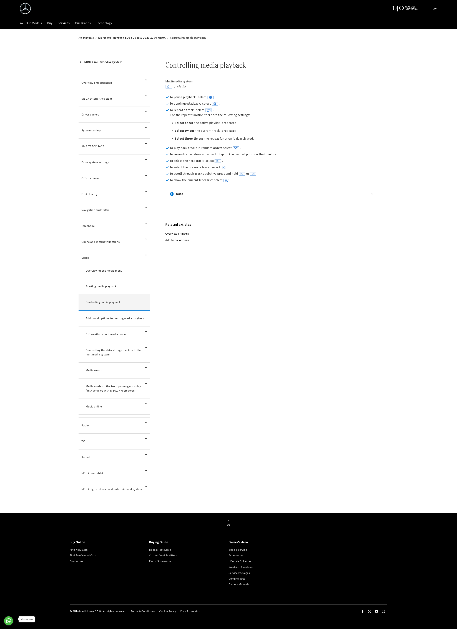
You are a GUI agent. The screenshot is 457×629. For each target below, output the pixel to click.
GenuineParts (236, 579)
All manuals (86, 38)
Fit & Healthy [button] (89, 194)
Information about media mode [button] (106, 334)
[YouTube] (376, 611)
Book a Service (237, 550)
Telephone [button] (88, 226)
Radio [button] (85, 425)
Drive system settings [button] (95, 162)
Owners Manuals (238, 584)
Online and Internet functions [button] (100, 242)
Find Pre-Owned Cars (83, 555)
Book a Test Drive (160, 550)
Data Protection (190, 611)
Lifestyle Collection (240, 561)
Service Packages (239, 573)
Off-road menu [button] (91, 178)
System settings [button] (91, 130)
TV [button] (83, 441)
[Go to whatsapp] (8, 620)
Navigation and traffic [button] (95, 210)
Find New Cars (78, 550)
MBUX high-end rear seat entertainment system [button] (111, 489)
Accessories (235, 555)
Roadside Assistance (241, 567)
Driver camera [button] (90, 114)
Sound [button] (85, 457)
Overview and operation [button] (96, 83)
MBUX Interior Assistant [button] (96, 98)
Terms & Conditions (143, 611)
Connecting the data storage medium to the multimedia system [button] (113, 352)
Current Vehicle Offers (163, 555)
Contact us (76, 561)
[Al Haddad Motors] (25, 8)
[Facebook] (363, 611)
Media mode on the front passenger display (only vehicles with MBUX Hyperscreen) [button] (113, 388)
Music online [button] (94, 406)
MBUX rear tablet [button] (92, 473)
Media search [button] (94, 370)
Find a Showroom (160, 561)
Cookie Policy (167, 611)
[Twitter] (369, 611)
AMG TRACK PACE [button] (92, 146)
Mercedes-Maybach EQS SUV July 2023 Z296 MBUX (132, 38)
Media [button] (85, 258)
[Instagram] (383, 611)
